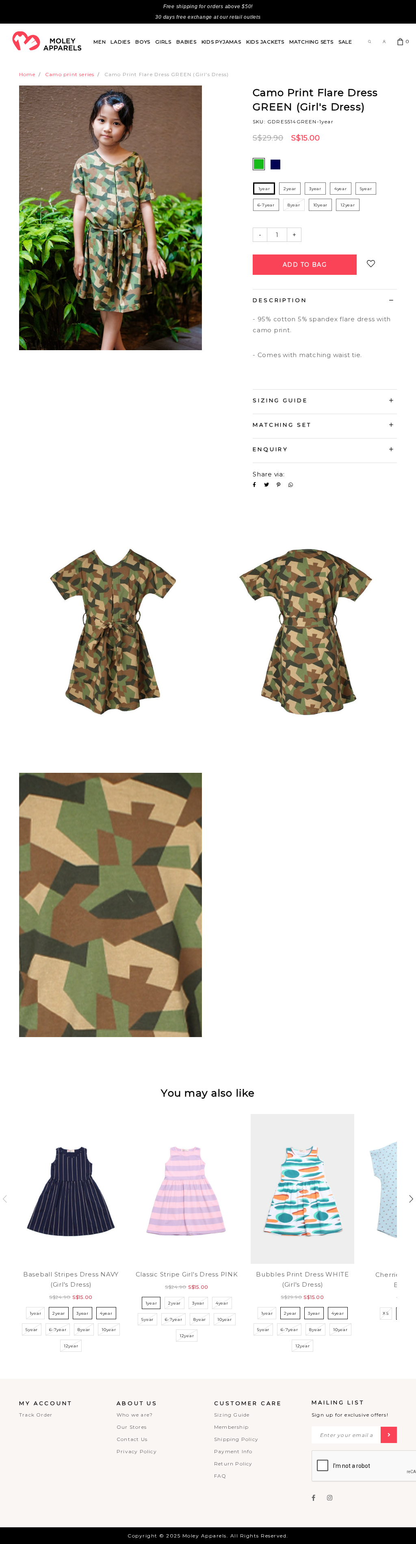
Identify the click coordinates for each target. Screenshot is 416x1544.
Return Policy (233, 1464)
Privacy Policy (137, 1451)
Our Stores (132, 1427)
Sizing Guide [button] (280, 400)
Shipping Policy (236, 1439)
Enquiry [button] (270, 449)
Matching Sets (311, 42)
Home (27, 74)
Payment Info (233, 1451)
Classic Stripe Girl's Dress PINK (187, 1274)
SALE (345, 42)
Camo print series (69, 74)
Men (99, 42)
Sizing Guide (231, 1415)
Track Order (35, 1415)
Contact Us (132, 1439)
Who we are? (135, 1415)
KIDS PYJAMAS (221, 42)
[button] (411, 1199)
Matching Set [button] (282, 424)
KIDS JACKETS (265, 42)
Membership (231, 1427)
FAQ (220, 1476)
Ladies (120, 42)
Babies (186, 42)
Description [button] (280, 300)
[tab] (325, 301)
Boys (142, 42)
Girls (163, 42)
